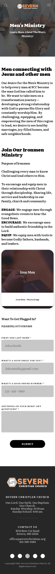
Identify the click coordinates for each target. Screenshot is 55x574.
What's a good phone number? (22, 383)
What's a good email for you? (22, 360)
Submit (27, 444)
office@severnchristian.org (27, 539)
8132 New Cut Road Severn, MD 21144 (27, 532)
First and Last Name (16, 337)
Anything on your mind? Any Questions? (21, 407)
